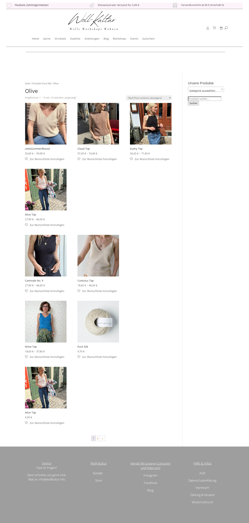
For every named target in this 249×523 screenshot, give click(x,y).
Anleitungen (92, 38)
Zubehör (75, 38)
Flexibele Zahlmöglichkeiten (32, 5)
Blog (106, 38)
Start (27, 83)
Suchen (193, 103)
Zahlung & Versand (202, 495)
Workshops (119, 38)
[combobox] (206, 89)
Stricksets (60, 38)
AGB (202, 473)
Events (134, 38)
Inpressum (202, 488)
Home (35, 38)
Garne (46, 38)
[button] (44, 159)
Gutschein (148, 38)
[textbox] (206, 91)
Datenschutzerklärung (202, 480)
